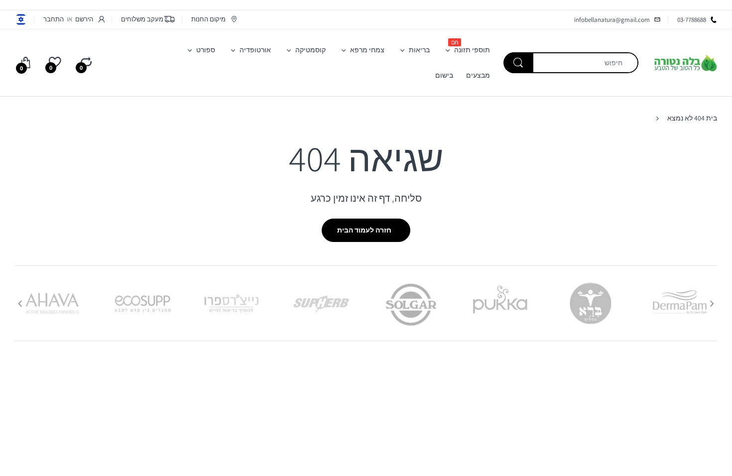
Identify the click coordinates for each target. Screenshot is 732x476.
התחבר (53, 19)
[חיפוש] (518, 62)
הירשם (84, 19)
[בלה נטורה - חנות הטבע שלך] (685, 62)
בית (711, 118)
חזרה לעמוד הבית (364, 230)
